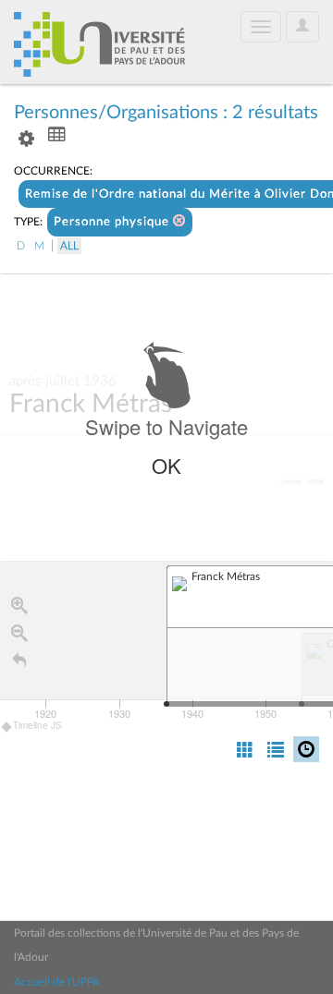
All (69, 245)
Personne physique (113, 222)
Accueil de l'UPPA (57, 982)
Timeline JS (37, 725)
